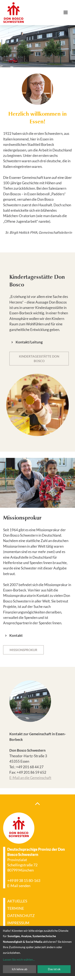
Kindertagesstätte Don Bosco (39, 358)
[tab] (39, 342)
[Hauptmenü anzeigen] (67, 12)
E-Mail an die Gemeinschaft (30, 778)
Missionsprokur (23, 650)
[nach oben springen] (37, 803)
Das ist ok (54, 969)
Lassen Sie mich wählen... (19, 959)
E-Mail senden (18, 885)
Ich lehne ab (19, 969)
